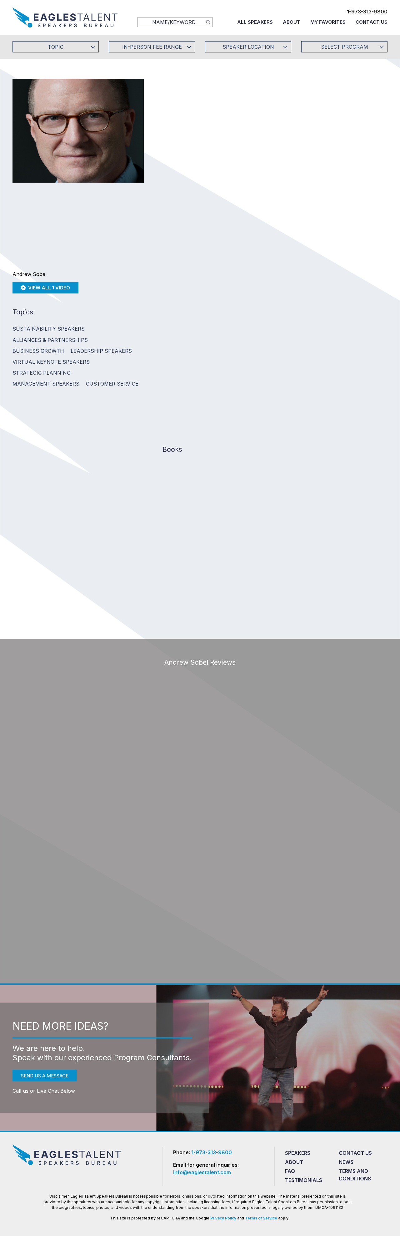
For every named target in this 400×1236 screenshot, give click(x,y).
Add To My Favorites (197, 129)
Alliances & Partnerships (50, 340)
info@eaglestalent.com (202, 1172)
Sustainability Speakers (48, 329)
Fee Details (172, 171)
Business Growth (38, 351)
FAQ (290, 1171)
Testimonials (303, 1180)
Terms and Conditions (355, 1175)
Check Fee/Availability (273, 129)
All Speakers (255, 22)
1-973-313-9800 (367, 11)
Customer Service (112, 384)
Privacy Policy (223, 1218)
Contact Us (372, 22)
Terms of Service (261, 1218)
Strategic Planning (41, 373)
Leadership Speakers (101, 351)
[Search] (208, 22)
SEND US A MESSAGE (44, 1076)
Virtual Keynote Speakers (51, 362)
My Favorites (328, 22)
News (346, 1162)
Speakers (297, 1153)
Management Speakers (45, 384)
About (291, 22)
